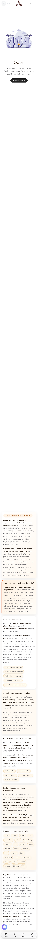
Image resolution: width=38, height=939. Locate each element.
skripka (20, 536)
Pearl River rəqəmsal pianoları (15, 685)
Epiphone (8, 849)
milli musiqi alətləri (16, 595)
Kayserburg (27, 840)
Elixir (13, 862)
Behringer (26, 857)
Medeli (22, 835)
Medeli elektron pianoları (13, 676)
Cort (15, 844)
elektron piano (9, 592)
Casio (30, 835)
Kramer (14, 853)
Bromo (17, 857)
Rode (6, 862)
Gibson (16, 849)
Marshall (16, 866)
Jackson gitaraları (25, 775)
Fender (22, 844)
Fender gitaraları (23, 771)
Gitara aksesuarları (11, 780)
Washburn (8, 857)
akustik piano (19, 592)
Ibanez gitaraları (10, 775)
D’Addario (21, 862)
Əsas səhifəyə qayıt (19, 80)
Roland (14, 835)
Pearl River (8, 840)
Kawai (7, 835)
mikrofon (27, 536)
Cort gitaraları (9, 771)
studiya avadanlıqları (10, 539)
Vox (23, 866)
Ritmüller (8, 844)
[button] (5, 927)
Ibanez (30, 844)
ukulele (16, 534)
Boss (6, 853)
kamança (6, 534)
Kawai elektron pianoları (13, 667)
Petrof (18, 840)
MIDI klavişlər (13, 536)
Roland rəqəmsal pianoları (14, 672)
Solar (22, 853)
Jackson (25, 849)
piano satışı (30, 590)
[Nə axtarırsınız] (30, 3)
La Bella (7, 866)
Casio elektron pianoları (13, 680)
